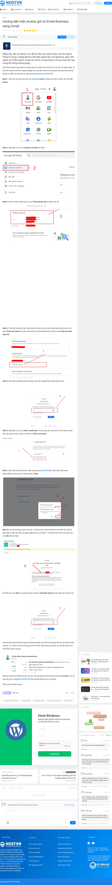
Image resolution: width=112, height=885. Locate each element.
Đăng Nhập (98, 3)
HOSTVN (49, 74)
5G (93, 723)
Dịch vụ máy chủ (34, 861)
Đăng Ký (108, 3)
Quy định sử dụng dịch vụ (66, 852)
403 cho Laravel (98, 727)
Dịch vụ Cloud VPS (34, 852)
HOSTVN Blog (15, 881)
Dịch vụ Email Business (36, 857)
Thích (16, 693)
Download (54, 754)
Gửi (73, 822)
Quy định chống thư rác (65, 861)
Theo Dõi (62, 37)
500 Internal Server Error (93, 712)
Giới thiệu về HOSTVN (64, 844)
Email (4, 17)
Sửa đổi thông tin (69, 805)
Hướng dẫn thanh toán (65, 848)
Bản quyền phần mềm (35, 865)
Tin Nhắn (71, 37)
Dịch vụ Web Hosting (35, 844)
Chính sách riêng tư (64, 857)
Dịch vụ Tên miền (34, 848)
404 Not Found (88, 722)
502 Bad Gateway (102, 718)
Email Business (37, 74)
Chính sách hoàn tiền (64, 865)
